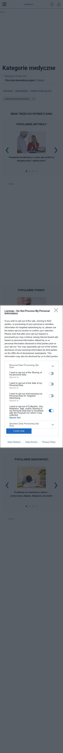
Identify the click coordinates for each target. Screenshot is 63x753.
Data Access (31, 442)
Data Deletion (14, 442)
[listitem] (31, 366)
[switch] (51, 373)
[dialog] (31, 376)
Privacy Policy (49, 442)
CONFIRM (19, 431)
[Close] (57, 311)
